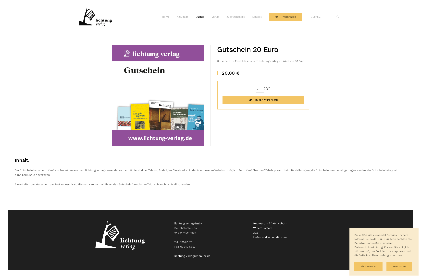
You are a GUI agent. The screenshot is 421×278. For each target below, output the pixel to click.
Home (166, 16)
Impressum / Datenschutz (270, 223)
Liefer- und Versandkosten (270, 237)
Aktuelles (182, 16)
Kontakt (256, 16)
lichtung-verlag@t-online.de (192, 255)
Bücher (200, 16)
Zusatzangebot (235, 16)
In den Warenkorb (266, 99)
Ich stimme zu (368, 266)
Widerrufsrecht (262, 228)
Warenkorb (288, 16)
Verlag (215, 16)
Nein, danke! (399, 266)
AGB (256, 232)
